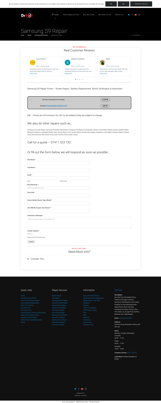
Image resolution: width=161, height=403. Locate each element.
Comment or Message (35, 215)
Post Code (31, 192)
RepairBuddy (84, 395)
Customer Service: (121, 353)
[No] (159, 4)
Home (23, 296)
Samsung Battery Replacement (56, 106)
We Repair (86, 303)
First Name (31, 160)
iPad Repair (56, 298)
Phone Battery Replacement (30, 303)
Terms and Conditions (68, 402)
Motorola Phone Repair (59, 315)
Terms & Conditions (89, 308)
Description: (119, 295)
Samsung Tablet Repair (59, 303)
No (123, 4)
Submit (31, 242)
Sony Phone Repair (58, 313)
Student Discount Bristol (29, 317)
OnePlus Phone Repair (59, 320)
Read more (33, 73)
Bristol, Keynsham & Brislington (93, 298)
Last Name (31, 167)
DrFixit (118, 290)
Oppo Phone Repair (58, 317)
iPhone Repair (56, 296)
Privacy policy (141, 4)
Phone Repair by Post (71, 15)
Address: (118, 322)
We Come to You (26, 310)
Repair (56, 15)
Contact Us (119, 15)
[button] (75, 79)
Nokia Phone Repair (58, 322)
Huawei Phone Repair (59, 305)
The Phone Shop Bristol (28, 298)
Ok (111, 4)
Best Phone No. (33, 185)
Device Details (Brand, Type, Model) (39, 200)
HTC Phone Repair (58, 325)
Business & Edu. (88, 325)
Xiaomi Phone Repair (59, 308)
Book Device (87, 322)
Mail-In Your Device (27, 305)
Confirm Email (63, 181)
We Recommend (94, 402)
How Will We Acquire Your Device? (39, 208)
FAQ (84, 313)
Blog (84, 315)
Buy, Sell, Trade (88, 15)
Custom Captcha (33, 231)
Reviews (86, 305)
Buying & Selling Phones (91, 296)
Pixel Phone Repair (58, 310)
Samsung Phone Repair (60, 300)
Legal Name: (119, 357)
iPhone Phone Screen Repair (30, 300)
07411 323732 (132, 353)
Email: (117, 318)
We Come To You (104, 15)
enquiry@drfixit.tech (125, 318)
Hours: (117, 331)
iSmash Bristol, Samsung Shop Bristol (33, 313)
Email (29, 175)
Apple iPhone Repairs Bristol (30, 315)
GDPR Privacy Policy (90, 310)
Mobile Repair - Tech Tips (91, 300)
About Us (86, 317)
